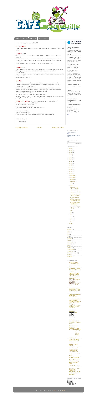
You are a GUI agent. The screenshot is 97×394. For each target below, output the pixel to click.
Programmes (70, 251)
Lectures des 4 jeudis (73, 351)
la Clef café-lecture (74, 365)
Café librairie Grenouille (71, 132)
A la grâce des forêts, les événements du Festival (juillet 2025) (74, 306)
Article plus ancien (58, 127)
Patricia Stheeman (73, 296)
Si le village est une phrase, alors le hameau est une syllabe (75, 282)
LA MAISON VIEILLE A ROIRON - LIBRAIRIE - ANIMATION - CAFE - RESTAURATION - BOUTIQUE (75, 371)
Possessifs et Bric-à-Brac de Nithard (75, 270)
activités (69, 229)
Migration (71, 345)
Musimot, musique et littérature (75, 294)
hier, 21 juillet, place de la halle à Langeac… (75, 194)
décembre (72, 175)
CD (68, 236)
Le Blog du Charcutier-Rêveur (74, 320)
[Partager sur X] (22, 121)
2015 (70, 167)
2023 (70, 150)
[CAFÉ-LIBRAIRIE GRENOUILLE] (71, 115)
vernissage (69, 256)
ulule (76, 312)
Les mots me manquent (72, 310)
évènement (69, 244)
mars (71, 217)
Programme (24, 38)
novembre (72, 177)
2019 (70, 159)
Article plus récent (22, 127)
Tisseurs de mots (74, 288)
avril (71, 214)
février (72, 219)
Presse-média (70, 249)
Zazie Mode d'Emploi (74, 268)
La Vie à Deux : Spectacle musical (74, 323)
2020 (70, 157)
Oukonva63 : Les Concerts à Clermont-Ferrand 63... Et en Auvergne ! (75, 327)
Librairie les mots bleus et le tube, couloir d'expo (73, 349)
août (71, 183)
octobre (72, 179)
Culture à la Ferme (74, 339)
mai (71, 212)
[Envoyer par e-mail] (19, 121)
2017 (70, 163)
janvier (72, 221)
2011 (70, 223)
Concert (69, 240)
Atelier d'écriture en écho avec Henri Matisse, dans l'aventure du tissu (74, 290)
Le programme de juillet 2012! (75, 207)
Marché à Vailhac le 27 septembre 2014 (74, 341)
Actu (17, 38)
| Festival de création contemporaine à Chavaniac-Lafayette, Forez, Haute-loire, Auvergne (75, 301)
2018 (70, 161)
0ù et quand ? (43, 38)
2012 (70, 173)
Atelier (68, 233)
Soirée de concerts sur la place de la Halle (75, 199)
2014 (70, 169)
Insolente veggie (73, 344)
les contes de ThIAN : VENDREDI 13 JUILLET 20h (75, 204)
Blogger (63, 390)
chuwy (54, 390)
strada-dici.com (73, 262)
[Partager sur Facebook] (23, 121)
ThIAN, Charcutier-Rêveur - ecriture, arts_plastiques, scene (74, 361)
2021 (70, 155)
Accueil (39, 127)
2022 (70, 153)
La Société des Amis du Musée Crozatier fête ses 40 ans (74, 265)
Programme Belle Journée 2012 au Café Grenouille (74, 189)
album (68, 231)
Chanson (69, 238)
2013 (70, 171)
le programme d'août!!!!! (75, 192)
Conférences (70, 242)
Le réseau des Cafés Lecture (74, 354)
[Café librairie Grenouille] (68, 133)
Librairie (33, 38)
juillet (71, 185)
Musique (69, 247)
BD (68, 234)
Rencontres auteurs (71, 253)
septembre (73, 181)
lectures (69, 245)
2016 (70, 165)
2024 (70, 148)
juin (71, 210)
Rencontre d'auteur (74, 197)
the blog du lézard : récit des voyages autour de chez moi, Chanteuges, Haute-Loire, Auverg (74, 276)
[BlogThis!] (21, 121)
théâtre (69, 254)
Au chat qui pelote (74, 357)
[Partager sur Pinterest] (25, 121)
